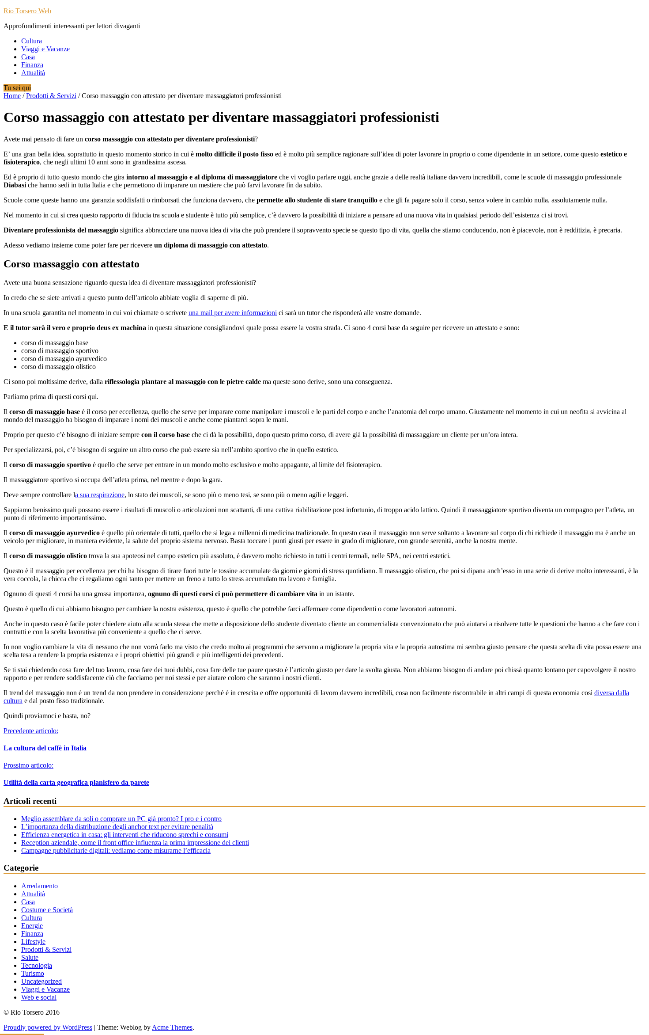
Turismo (32, 973)
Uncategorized (41, 981)
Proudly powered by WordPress (48, 1027)
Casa (28, 57)
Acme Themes (172, 1027)
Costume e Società (47, 909)
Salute (29, 957)
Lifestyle (33, 941)
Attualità (33, 72)
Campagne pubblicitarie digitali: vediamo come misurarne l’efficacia (116, 850)
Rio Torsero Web (27, 11)
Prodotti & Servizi (51, 95)
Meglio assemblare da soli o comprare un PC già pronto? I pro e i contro (121, 818)
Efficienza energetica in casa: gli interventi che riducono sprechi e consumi (124, 834)
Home (12, 95)
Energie (32, 925)
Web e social (39, 997)
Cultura (31, 41)
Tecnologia (36, 965)
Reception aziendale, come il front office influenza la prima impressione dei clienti (135, 842)
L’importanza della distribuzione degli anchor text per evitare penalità (117, 826)
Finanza (32, 64)
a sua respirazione (100, 494)
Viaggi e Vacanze (45, 49)
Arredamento (39, 886)
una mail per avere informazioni (233, 312)
